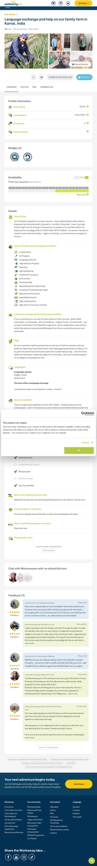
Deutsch (76, 807)
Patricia (51, 656)
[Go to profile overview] (48, 577)
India (9, 29)
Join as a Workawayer (13, 819)
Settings (85, 442)
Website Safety (48, 550)
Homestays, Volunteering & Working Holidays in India (27, 759)
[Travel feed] (61, 3)
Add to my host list (61, 77)
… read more (71, 693)
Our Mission (32, 838)
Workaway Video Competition (34, 824)
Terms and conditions (58, 826)
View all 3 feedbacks (48, 747)
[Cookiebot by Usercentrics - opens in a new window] (83, 413)
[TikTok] (32, 857)
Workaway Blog (33, 807)
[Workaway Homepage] (13, 2)
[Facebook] (8, 857)
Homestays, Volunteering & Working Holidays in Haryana (42, 763)
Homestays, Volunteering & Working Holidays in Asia (70, 759)
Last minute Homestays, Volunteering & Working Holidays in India (48, 767)
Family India (71, 763)
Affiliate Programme (35, 835)
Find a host (9, 807)
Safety (7, 8)
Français (76, 810)
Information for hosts (13, 810)
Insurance (54, 817)
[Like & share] (41, 77)
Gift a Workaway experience (11, 827)
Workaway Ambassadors (33, 830)
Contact (85, 77)
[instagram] (24, 857)
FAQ (52, 813)
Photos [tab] (24, 87)
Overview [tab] (11, 87)
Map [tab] (34, 87)
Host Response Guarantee (56, 821)
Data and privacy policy (59, 829)
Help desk (54, 807)
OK (79, 450)
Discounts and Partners (14, 832)
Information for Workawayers (11, 814)
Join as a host (10, 823)
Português (77, 817)
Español (76, 813)
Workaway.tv (32, 816)
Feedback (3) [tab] (46, 87)
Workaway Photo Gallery (34, 811)
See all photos (81, 64)
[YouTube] (16, 857)
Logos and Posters (35, 819)
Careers (53, 833)
